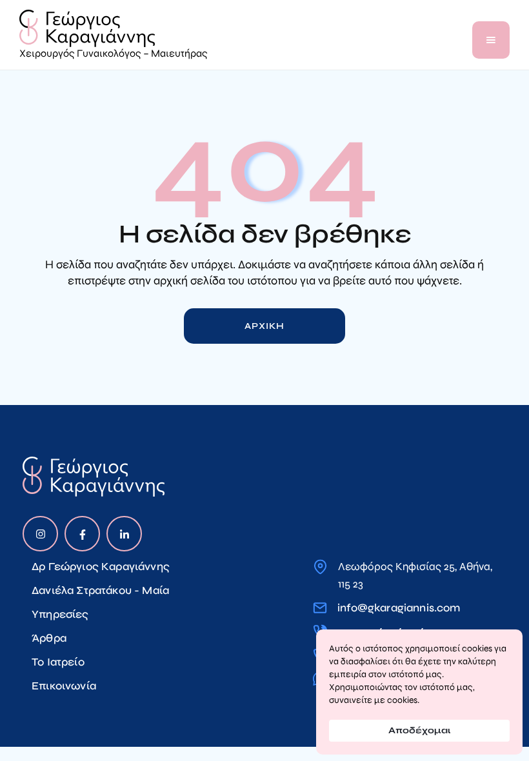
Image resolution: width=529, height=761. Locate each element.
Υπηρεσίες (60, 614)
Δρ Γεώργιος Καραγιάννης (101, 566)
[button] (491, 40)
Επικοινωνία (64, 686)
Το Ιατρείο (58, 662)
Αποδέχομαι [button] (419, 730)
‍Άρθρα (49, 638)
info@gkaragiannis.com (399, 608)
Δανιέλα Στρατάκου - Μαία (100, 590)
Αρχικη (264, 326)
